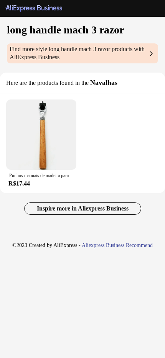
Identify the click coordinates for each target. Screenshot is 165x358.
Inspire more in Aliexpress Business (83, 208)
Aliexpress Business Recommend (117, 245)
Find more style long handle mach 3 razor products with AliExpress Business (77, 53)
